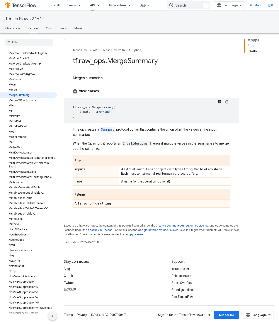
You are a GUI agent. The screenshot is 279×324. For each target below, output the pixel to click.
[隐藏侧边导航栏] (52, 316)
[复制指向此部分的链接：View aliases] (103, 91)
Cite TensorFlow (183, 296)
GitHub (255, 5)
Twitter (69, 283)
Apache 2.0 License (100, 230)
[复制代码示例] (226, 101)
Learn (71, 5)
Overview (12, 28)
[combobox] (188, 5)
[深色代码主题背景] (219, 101)
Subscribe (226, 315)
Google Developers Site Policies (158, 230)
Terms (68, 315)
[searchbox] (29, 42)
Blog (67, 269)
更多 (143, 5)
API (92, 5)
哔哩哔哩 (70, 290)
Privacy (82, 315)
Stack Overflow (182, 283)
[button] (151, 91)
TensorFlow (80, 50)
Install (55, 5)
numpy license (134, 234)
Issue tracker (180, 269)
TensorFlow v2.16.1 (23, 19)
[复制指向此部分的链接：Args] (86, 160)
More (78, 28)
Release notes (181, 276)
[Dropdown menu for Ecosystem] (131, 5)
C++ (49, 28)
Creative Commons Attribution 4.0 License (182, 225)
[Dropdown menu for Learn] (81, 5)
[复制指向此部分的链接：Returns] (90, 194)
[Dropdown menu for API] (100, 5)
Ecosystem (117, 5)
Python (33, 28)
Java (63, 28)
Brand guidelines (183, 290)
